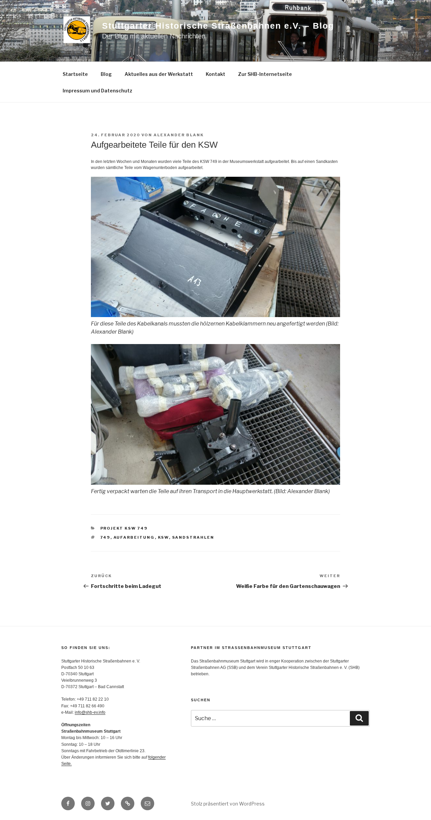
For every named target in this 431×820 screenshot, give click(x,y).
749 (105, 537)
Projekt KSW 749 (124, 528)
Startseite (75, 74)
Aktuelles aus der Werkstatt (159, 74)
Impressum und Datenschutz (97, 90)
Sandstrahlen (193, 537)
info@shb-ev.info (90, 712)
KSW (163, 537)
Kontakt (215, 74)
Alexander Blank (179, 135)
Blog (106, 74)
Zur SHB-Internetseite (265, 74)
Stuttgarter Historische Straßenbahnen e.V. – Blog (218, 25)
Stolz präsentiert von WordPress (228, 804)
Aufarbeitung (134, 537)
